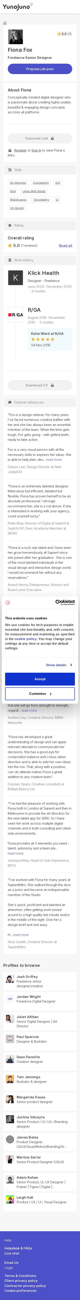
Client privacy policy (21, 1280)
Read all (65, 245)
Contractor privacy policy (25, 1286)
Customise (37, 693)
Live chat (11, 1253)
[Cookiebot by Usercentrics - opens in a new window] (56, 602)
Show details (56, 665)
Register (20, 150)
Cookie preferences (20, 1290)
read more (54, 459)
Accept (40, 679)
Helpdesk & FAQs (18, 1248)
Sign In (36, 150)
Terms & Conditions (20, 1276)
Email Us (11, 1263)
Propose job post (40, 69)
